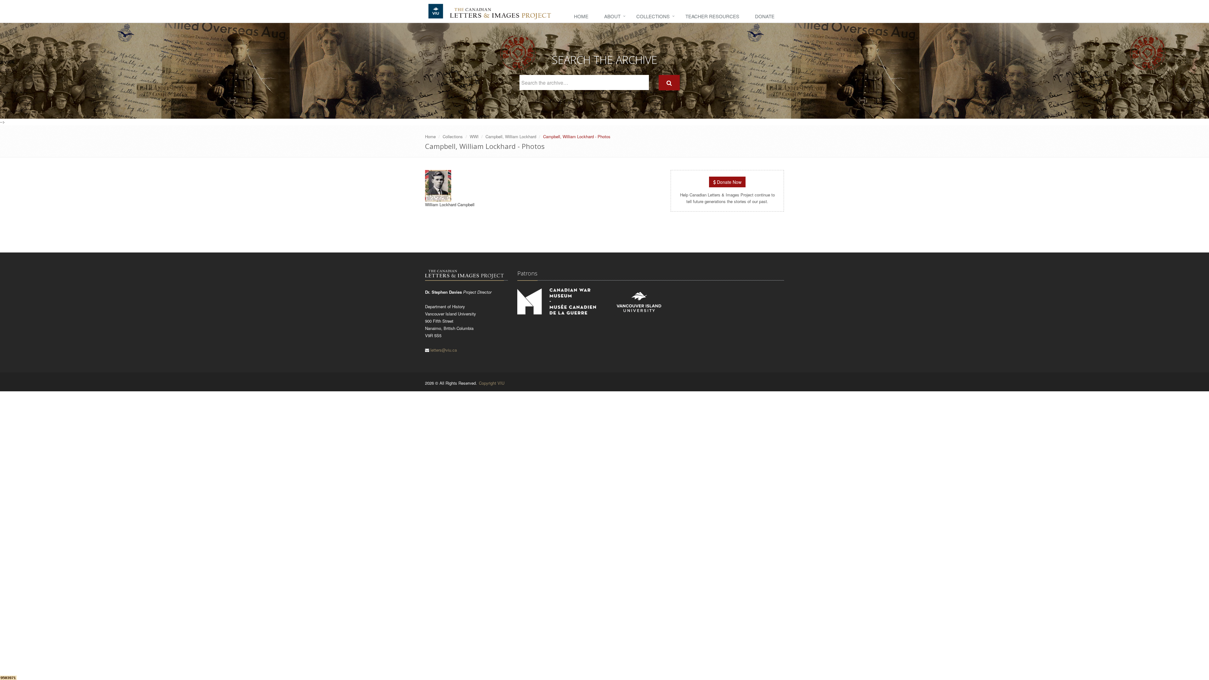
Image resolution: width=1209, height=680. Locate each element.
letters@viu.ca (443, 350)
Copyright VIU (491, 383)
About (612, 16)
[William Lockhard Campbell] (438, 198)
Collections (653, 16)
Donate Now (728, 182)
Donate (765, 16)
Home (581, 16)
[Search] (669, 82)
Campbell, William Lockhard (510, 136)
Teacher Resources (712, 16)
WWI (474, 136)
